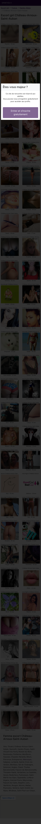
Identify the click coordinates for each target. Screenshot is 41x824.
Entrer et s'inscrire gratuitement (20, 112)
